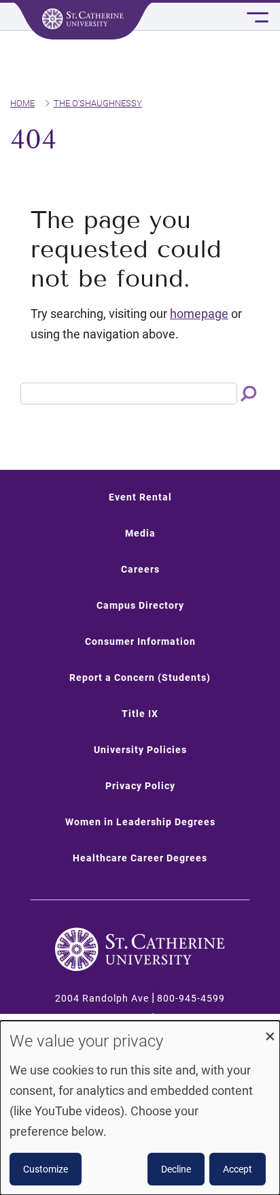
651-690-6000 (191, 1018)
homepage (199, 313)
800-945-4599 (191, 998)
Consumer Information (140, 641)
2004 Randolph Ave (102, 998)
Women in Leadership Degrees (140, 821)
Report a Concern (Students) (140, 677)
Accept (237, 1169)
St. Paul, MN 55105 (102, 1018)
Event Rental (140, 497)
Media (140, 533)
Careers (140, 569)
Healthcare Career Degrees (140, 858)
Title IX (140, 713)
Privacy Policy (140, 785)
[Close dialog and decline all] (270, 1029)
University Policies (140, 749)
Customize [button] (45, 1169)
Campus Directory (140, 605)
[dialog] (140, 1108)
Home (22, 103)
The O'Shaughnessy (98, 103)
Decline (176, 1169)
